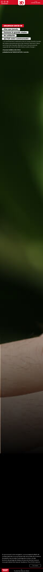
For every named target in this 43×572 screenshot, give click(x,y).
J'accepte (35, 565)
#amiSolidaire (4, 3)
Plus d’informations (34, 562)
